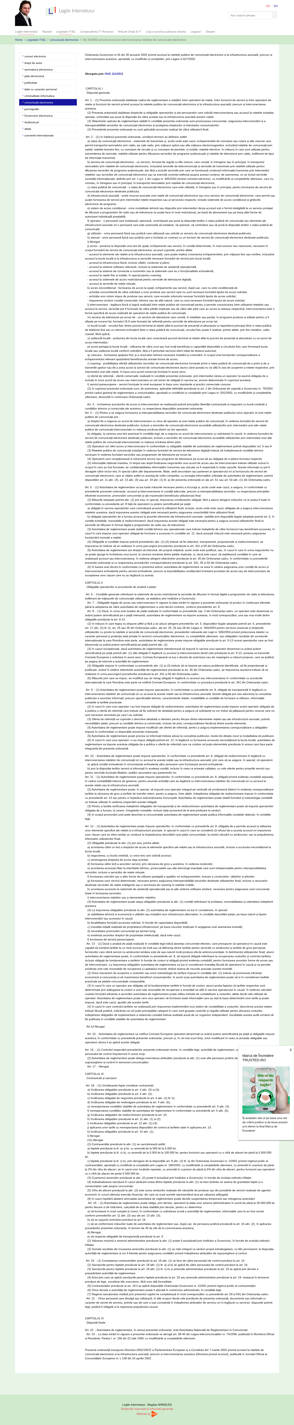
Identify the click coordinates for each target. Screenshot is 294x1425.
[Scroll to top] (286, 1417)
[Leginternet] (70, 11)
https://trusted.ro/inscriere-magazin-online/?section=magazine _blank (266, 1089)
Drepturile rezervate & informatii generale (147, 1408)
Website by (144, 1413)
